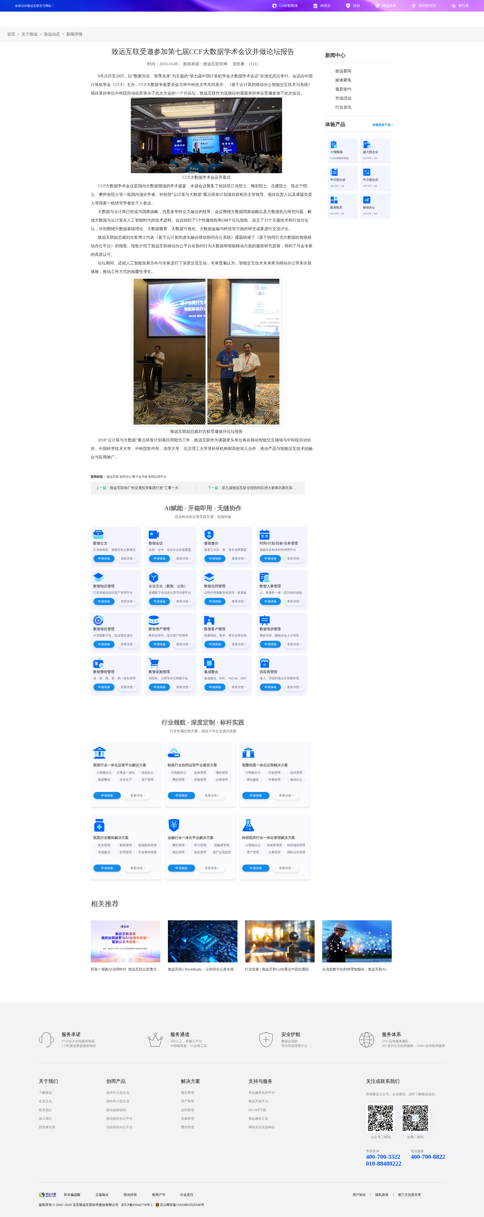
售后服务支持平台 (262, 1092)
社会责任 (186, 1195)
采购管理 (187, 1118)
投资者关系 (47, 1127)
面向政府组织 (116, 1110)
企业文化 (45, 1101)
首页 (11, 34)
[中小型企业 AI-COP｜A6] (375, 172)
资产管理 (187, 1101)
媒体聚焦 (343, 80)
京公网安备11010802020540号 (182, 1205)
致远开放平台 (258, 1101)
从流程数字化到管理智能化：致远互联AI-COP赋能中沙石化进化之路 (375, 969)
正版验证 (102, 1195)
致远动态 (52, 34)
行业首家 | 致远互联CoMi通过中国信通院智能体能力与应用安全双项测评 (301, 969)
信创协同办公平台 (119, 1127)
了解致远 (45, 1092)
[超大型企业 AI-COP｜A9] (375, 144)
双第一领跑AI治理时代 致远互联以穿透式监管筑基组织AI (136, 969)
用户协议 (359, 1195)
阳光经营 (130, 1195)
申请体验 (104, 558)
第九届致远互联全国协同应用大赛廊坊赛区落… (252, 488)
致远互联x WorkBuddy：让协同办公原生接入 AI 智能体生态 (214, 969)
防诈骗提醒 (72, 1195)
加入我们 (45, 1118)
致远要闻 (343, 71)
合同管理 (187, 1110)
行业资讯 (343, 107)
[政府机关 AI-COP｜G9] (342, 200)
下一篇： (215, 488)
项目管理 (187, 1092)
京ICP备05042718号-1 (137, 1205)
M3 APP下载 (257, 1110)
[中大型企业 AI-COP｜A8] (342, 172)
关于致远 (29, 34)
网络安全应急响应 (262, 1127)
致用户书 (158, 1195)
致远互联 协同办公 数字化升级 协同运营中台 (136, 476)
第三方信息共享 (409, 1195)
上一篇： (103, 488)
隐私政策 (381, 1195)
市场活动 (343, 98)
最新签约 (343, 89)
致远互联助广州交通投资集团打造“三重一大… (139, 488)
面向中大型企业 (117, 1092)
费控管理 (187, 1127)
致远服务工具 (258, 1118)
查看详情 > (128, 558)
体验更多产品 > (383, 125)
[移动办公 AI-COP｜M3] (375, 200)
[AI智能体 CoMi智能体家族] (342, 144)
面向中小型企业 (117, 1101)
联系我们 (45, 1110)
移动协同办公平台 (119, 1118)
